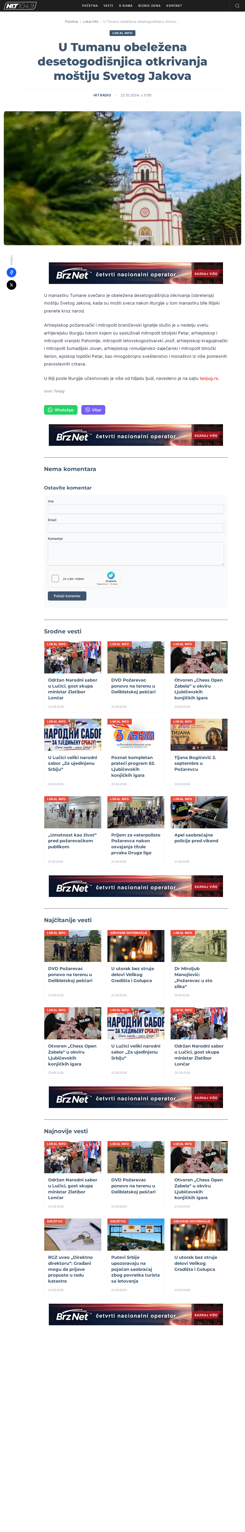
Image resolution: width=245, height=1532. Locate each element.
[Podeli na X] (11, 285)
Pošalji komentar (67, 596)
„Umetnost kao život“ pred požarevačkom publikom (72, 841)
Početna (71, 21)
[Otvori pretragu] (237, 6)
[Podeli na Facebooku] (11, 272)
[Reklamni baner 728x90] (136, 273)
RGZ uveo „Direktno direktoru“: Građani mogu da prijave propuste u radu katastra (70, 1269)
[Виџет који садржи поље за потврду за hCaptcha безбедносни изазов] (84, 578)
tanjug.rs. (210, 378)
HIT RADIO (102, 95)
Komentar (55, 538)
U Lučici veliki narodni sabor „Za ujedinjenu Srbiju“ (72, 763)
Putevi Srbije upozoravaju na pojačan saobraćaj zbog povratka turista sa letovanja (135, 1269)
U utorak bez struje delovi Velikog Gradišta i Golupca (132, 974)
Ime (51, 501)
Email (52, 520)
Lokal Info (90, 21)
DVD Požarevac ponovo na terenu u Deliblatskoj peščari (133, 686)
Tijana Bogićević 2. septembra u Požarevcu (195, 763)
